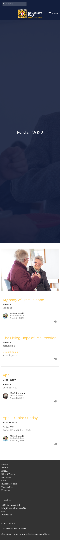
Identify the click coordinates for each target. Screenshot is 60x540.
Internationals (9, 484)
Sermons (6, 477)
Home (4, 464)
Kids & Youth (8, 474)
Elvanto (5, 490)
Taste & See (7, 487)
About (4, 467)
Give (3, 480)
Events (5, 471)
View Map (6, 514)
